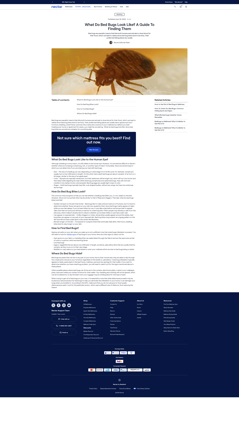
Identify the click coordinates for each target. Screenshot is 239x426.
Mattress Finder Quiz (89, 324)
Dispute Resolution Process (104, 388)
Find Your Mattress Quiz (171, 304)
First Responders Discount (91, 334)
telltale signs (71, 234)
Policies (112, 324)
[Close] (236, 422)
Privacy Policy (89, 388)
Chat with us (65, 319)
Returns (112, 311)
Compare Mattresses (89, 321)
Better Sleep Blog (169, 331)
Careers (139, 311)
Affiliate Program (142, 314)
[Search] (175, 7)
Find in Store (169, 2)
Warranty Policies (115, 331)
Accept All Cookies (195, 422)
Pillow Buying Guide (169, 317)
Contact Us (113, 304)
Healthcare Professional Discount (93, 338)
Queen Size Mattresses (90, 311)
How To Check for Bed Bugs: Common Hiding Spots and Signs (169, 110)
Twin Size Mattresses (89, 317)
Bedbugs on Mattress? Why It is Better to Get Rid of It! (170, 122)
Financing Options (115, 321)
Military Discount (88, 331)
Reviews (112, 314)
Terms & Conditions (121, 388)
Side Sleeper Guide (169, 321)
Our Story (140, 304)
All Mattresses (87, 304)
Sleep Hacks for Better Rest (172, 327)
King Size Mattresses (89, 307)
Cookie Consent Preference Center (143, 388)
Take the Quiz (93, 150)
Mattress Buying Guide (170, 314)
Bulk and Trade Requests (117, 334)
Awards (139, 317)
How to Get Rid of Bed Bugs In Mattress (169, 104)
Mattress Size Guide (169, 311)
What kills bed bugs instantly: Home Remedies (168, 116)
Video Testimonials (115, 317)
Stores (139, 307)
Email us (65, 332)
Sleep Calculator (168, 307)
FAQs (111, 307)
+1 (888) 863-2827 (65, 326)
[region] (119, 422)
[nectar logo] (57, 6)
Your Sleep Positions (169, 324)
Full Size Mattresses (89, 314)
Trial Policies (113, 327)
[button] (179, 2)
